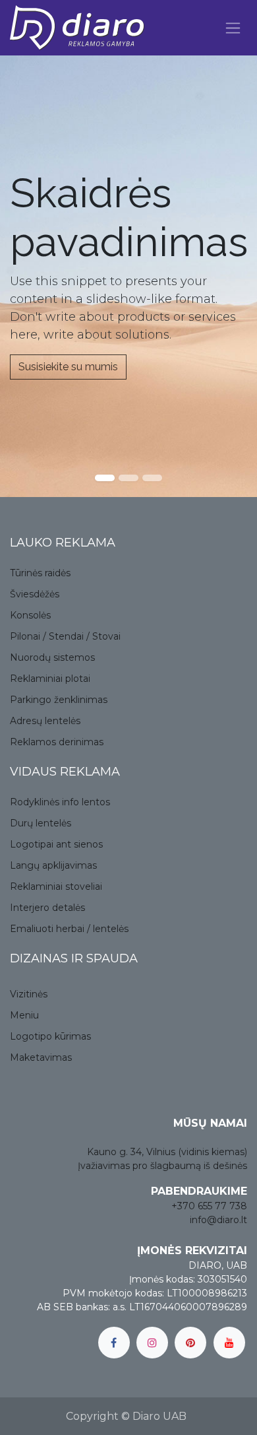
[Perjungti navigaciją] (233, 28)
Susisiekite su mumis (68, 366)
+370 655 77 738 (209, 1206)
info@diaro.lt (218, 1220)
